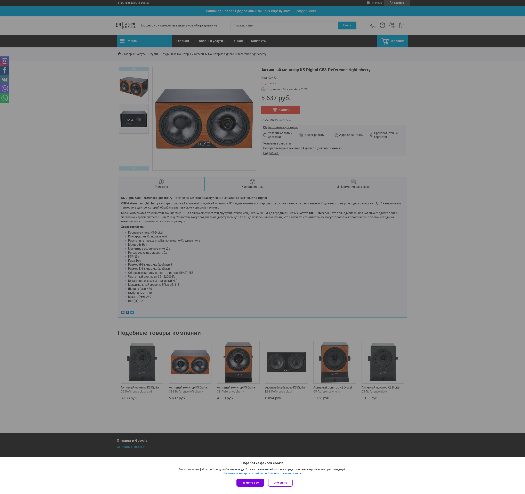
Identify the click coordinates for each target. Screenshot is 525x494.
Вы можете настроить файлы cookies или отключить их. (261, 473)
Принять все (250, 482)
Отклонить (280, 482)
